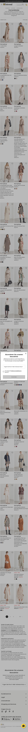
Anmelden (14, 377)
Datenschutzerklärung (16, 371)
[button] (23, 726)
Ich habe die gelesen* (13, 371)
